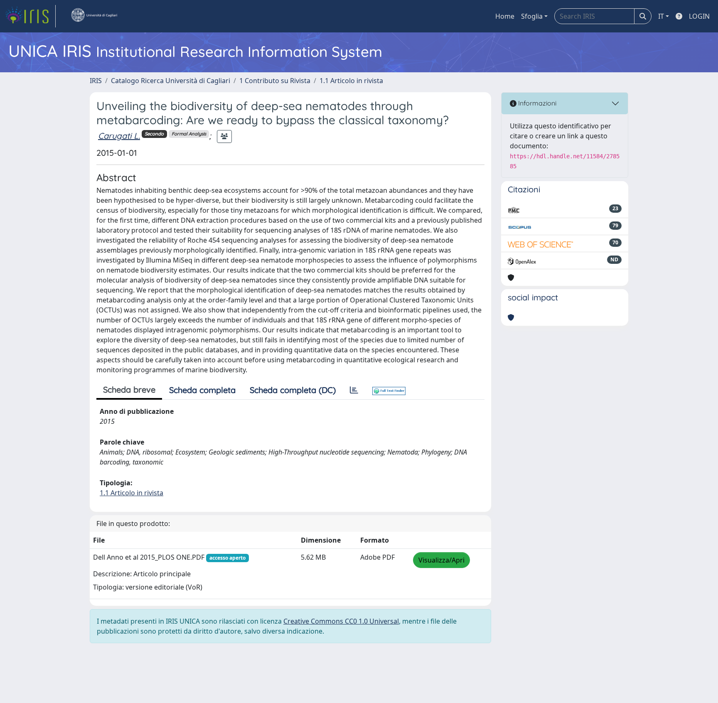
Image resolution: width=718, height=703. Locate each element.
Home (504, 16)
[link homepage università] (93, 16)
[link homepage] (30, 16)
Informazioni (536, 103)
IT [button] (661, 16)
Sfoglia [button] (532, 16)
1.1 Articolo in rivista (351, 80)
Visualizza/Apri (441, 560)
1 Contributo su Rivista (274, 80)
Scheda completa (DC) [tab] (293, 390)
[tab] (354, 390)
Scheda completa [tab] (202, 390)
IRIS (96, 80)
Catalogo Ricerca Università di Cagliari (170, 80)
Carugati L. (119, 135)
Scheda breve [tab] (129, 389)
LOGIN (699, 16)
